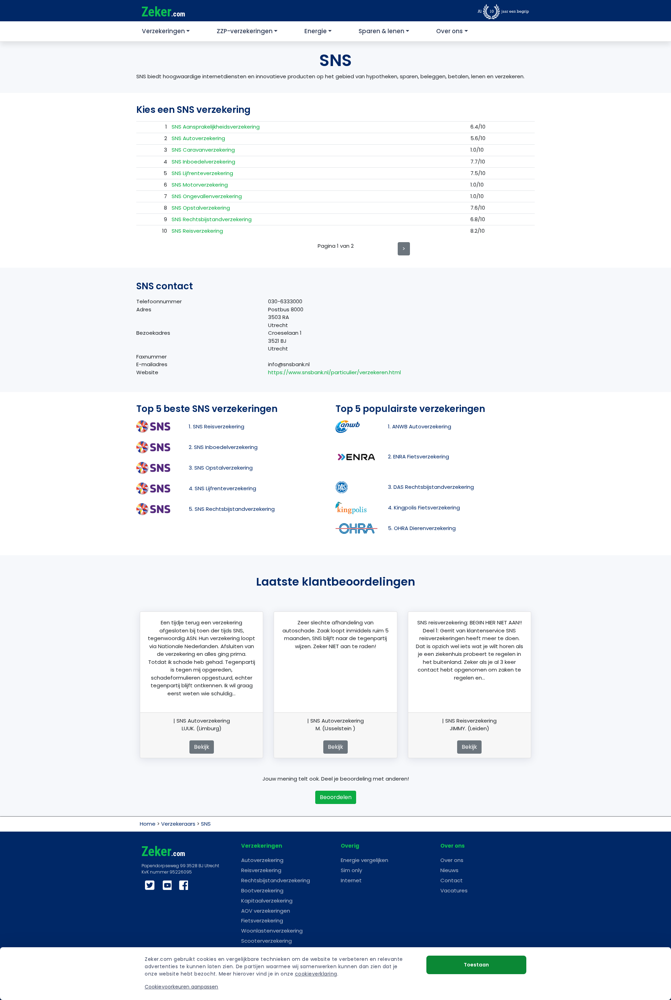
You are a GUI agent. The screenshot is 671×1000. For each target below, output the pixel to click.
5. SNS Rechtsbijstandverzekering (232, 509)
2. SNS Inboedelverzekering (223, 447)
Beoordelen (336, 797)
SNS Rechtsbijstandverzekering (212, 219)
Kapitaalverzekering (267, 900)
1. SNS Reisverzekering (216, 426)
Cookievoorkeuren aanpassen (181, 986)
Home (148, 823)
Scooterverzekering (266, 940)
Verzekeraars (178, 823)
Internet (351, 880)
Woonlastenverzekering (272, 930)
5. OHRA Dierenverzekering (422, 528)
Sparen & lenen (381, 31)
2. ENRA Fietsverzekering (418, 456)
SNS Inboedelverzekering (203, 161)
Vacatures (454, 890)
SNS (206, 823)
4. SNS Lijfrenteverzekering (222, 488)
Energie (315, 31)
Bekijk (201, 747)
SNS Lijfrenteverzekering (202, 173)
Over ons (449, 31)
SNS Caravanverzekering (203, 149)
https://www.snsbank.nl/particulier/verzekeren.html (334, 372)
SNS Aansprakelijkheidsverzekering (216, 126)
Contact (451, 880)
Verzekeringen (163, 31)
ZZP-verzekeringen (245, 31)
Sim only (351, 870)
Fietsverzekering (262, 920)
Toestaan (476, 964)
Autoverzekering (262, 860)
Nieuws (449, 870)
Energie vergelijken (364, 860)
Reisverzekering (261, 870)
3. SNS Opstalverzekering (221, 467)
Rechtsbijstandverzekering (275, 880)
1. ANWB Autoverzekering (419, 426)
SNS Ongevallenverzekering (207, 196)
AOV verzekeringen (265, 910)
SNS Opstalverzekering (201, 207)
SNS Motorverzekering (200, 184)
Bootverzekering (262, 890)
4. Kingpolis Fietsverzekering (424, 507)
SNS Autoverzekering (198, 138)
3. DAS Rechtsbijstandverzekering (431, 487)
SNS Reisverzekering (197, 230)
